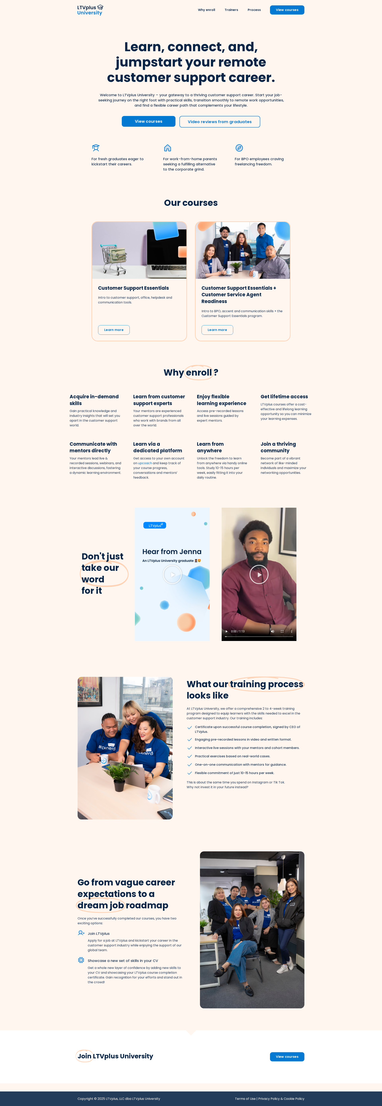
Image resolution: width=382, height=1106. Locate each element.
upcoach (145, 463)
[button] (172, 574)
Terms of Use (245, 1098)
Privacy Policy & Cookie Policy (281, 1098)
